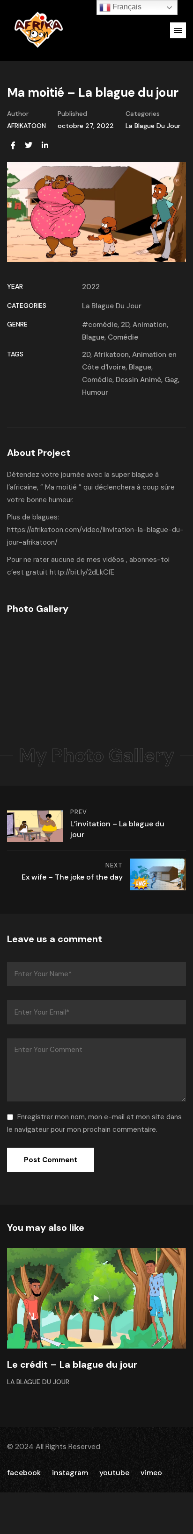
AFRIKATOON (26, 125)
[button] (178, 30)
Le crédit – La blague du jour (72, 1364)
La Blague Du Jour (153, 125)
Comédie (123, 337)
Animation (150, 324)
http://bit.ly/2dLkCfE (82, 572)
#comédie (100, 324)
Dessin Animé (138, 379)
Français (126, 7)
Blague (93, 337)
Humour (95, 392)
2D (125, 324)
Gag (171, 379)
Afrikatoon (111, 354)
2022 (91, 286)
